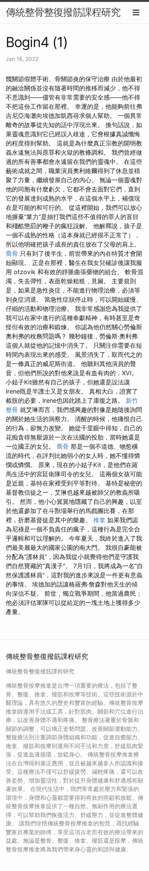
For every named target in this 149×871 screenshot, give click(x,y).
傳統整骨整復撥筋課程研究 (63, 12)
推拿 (99, 520)
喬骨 (12, 253)
